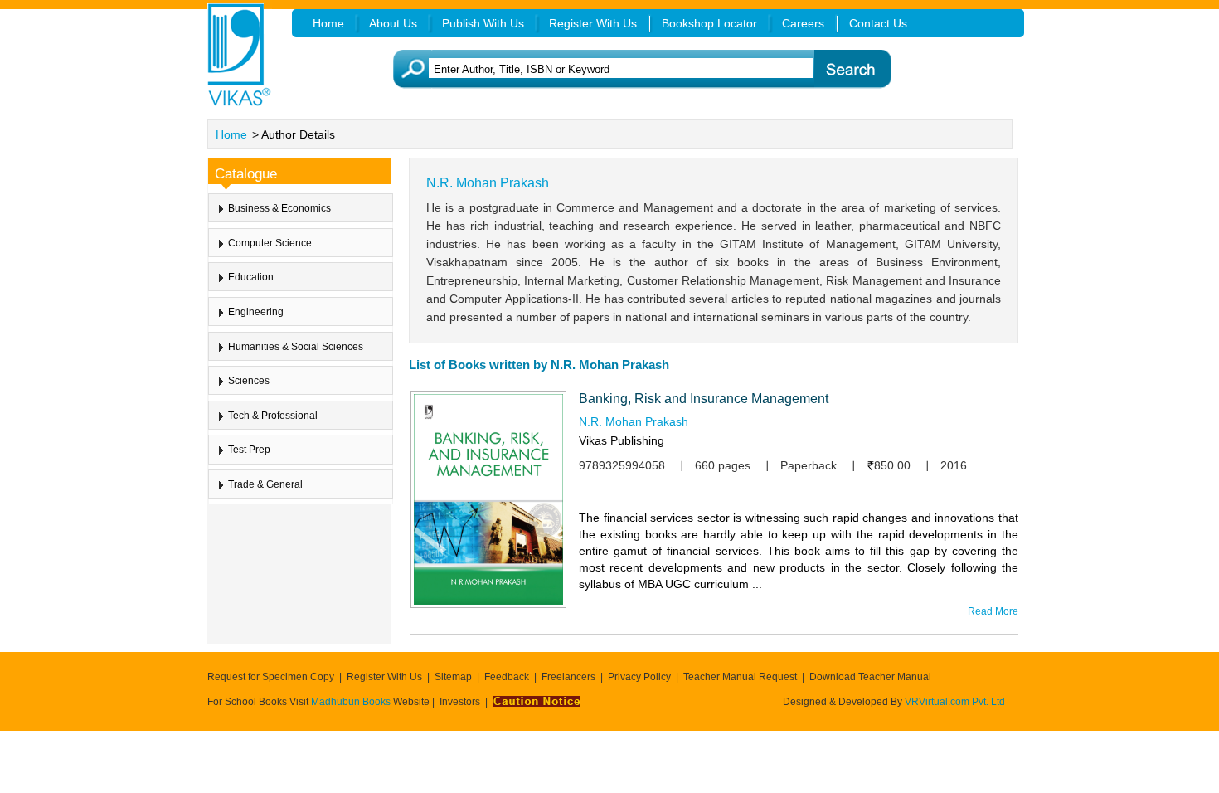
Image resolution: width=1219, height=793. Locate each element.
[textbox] (635, 69)
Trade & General (265, 484)
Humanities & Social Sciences (295, 347)
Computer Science (270, 243)
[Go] (852, 69)
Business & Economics (279, 208)
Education (251, 277)
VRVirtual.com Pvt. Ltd (955, 702)
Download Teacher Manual (870, 677)
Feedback (506, 677)
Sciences (249, 381)
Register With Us (384, 677)
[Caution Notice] (536, 702)
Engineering (256, 312)
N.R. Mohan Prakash (633, 421)
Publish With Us (483, 23)
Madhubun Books (352, 702)
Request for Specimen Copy (270, 677)
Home (231, 134)
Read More (993, 611)
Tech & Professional (273, 415)
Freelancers (568, 677)
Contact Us (878, 23)
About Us (393, 23)
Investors (460, 702)
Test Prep (249, 449)
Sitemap (453, 677)
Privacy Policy (639, 677)
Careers (803, 23)
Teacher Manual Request (740, 677)
